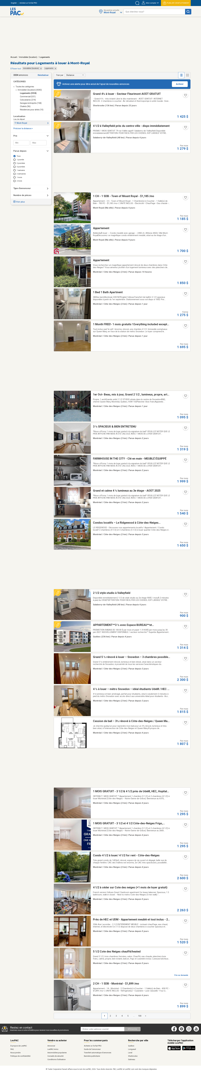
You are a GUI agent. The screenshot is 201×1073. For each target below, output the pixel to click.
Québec (131, 1046)
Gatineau (131, 1059)
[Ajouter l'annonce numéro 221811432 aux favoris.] (185, 691)
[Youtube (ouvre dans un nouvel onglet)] (197, 1031)
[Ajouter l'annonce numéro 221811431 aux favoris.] (185, 659)
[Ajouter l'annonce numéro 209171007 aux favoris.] (185, 326)
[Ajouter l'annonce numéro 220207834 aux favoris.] (185, 857)
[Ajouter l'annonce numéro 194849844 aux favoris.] (185, 96)
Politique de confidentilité (20, 1056)
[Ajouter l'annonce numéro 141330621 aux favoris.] (185, 396)
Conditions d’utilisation (56, 1059)
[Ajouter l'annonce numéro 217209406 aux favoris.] (185, 428)
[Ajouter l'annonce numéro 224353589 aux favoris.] (185, 985)
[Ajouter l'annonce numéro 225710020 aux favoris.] (185, 595)
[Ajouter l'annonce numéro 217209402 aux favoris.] (185, 460)
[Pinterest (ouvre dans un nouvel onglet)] (181, 1031)
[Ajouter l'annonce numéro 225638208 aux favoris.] (185, 953)
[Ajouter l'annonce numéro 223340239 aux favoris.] (185, 128)
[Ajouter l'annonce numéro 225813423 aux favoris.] (185, 262)
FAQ (12, 1049)
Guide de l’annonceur (92, 1049)
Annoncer (51, 1046)
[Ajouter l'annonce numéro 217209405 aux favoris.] (185, 492)
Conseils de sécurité (55, 1056)
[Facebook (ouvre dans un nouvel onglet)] (174, 1031)
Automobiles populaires (57, 1053)
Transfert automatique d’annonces (97, 1053)
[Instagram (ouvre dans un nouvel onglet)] (189, 1031)
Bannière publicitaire (92, 1056)
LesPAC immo (52, 1049)
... (134, 1016)
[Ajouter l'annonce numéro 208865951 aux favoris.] (185, 230)
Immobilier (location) (28, 57)
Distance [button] (70, 75)
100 (139, 1016)
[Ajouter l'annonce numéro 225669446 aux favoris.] (185, 825)
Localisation (19, 116)
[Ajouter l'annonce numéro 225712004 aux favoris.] (185, 793)
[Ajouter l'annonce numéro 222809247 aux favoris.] (185, 889)
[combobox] (154, 11)
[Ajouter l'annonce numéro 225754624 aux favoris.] (185, 525)
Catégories (19, 81)
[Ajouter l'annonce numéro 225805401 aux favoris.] (185, 294)
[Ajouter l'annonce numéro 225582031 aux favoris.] (185, 921)
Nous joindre (15, 1053)
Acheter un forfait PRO (92, 1046)
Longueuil (132, 1049)
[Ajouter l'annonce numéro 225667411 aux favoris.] (185, 723)
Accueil (14, 57)
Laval (130, 1053)
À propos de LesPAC (18, 1046)
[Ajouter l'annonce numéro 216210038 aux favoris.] (185, 198)
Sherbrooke (132, 1056)
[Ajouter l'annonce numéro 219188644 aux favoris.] (185, 627)
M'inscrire (132, 1029)
